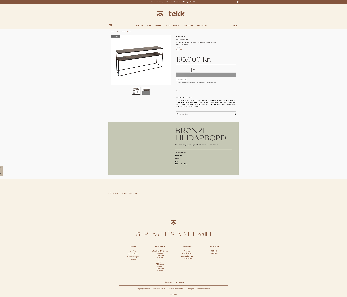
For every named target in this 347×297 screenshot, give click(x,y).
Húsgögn (139, 25)
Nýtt (168, 25)
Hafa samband (133, 254)
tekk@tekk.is (214, 253)
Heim (112, 31)
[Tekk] (173, 14)
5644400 (214, 251)
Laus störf (133, 259)
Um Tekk (133, 251)
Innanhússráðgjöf (132, 257)
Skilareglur (190, 288)
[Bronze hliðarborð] (141, 60)
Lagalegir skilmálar (143, 288)
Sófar (149, 25)
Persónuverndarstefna (176, 288)
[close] (238, 2)
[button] (193, 70)
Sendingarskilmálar (203, 288)
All (117, 31)
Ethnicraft (180, 36)
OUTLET (176, 25)
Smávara (159, 25)
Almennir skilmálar (159, 288)
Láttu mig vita (182, 79)
